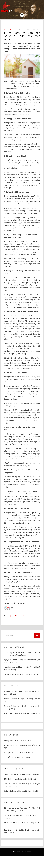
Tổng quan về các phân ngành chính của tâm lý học (22, 746)
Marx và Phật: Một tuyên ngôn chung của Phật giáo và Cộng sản (22, 692)
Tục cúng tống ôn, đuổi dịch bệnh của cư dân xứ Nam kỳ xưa (22, 831)
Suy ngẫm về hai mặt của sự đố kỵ (17, 757)
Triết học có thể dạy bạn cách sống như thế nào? (22, 700)
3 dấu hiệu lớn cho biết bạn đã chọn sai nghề (21, 791)
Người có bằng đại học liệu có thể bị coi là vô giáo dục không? (22, 668)
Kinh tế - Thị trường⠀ (23, 30)
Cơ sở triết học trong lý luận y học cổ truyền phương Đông (22, 707)
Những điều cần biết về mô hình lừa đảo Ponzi (21, 774)
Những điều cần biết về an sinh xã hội (18, 740)
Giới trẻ (11, 616)
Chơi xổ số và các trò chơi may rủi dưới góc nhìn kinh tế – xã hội (22, 785)
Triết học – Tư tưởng (15, 686)
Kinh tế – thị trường (15, 769)
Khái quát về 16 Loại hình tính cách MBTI (19, 752)
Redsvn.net (28, 851)
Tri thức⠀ (35, 30)
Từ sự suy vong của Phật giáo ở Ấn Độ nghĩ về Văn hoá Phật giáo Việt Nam (22, 809)
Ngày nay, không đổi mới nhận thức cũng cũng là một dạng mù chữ (22, 661)
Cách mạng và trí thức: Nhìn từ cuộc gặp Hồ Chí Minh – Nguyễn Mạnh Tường (22, 653)
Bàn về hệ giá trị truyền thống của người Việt (21, 674)
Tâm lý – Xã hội (11, 735)
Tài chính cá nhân (21, 616)
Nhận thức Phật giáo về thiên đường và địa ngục (22, 823)
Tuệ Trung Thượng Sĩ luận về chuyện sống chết (22, 714)
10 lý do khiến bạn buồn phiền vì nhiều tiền (20, 779)
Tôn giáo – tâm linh (14, 802)
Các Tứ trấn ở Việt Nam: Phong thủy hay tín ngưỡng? (22, 816)
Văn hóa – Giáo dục (14, 647)
